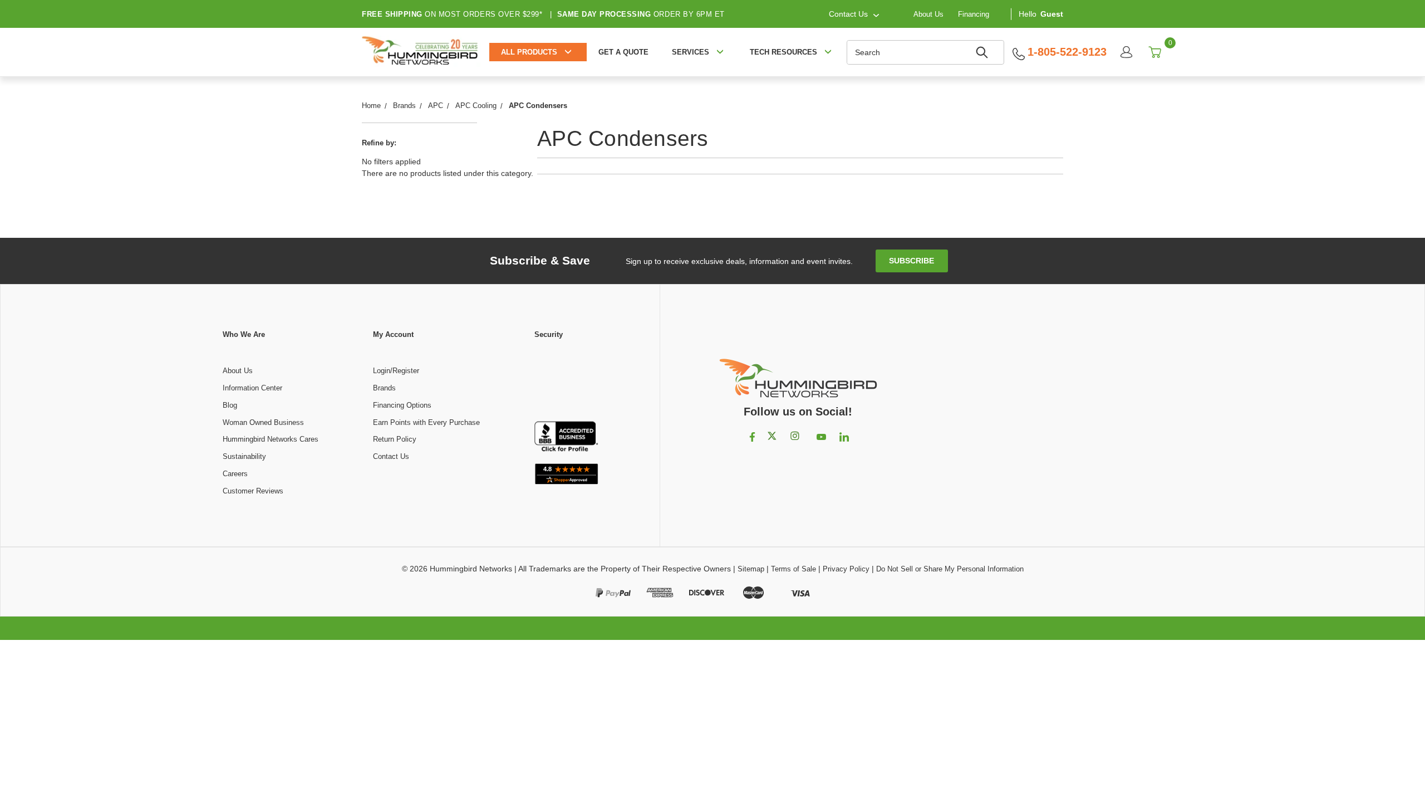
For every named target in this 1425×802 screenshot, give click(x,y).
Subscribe (911, 260)
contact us (848, 13)
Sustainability (244, 456)
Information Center (252, 388)
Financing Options (402, 405)
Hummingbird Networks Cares (270, 439)
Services (690, 52)
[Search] (984, 52)
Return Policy (394, 439)
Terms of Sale (793, 569)
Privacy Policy (846, 569)
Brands (384, 388)
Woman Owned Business (263, 422)
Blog (230, 405)
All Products (529, 52)
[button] (566, 381)
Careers (235, 474)
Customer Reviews (253, 491)
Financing (973, 13)
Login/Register (396, 370)
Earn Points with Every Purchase (426, 422)
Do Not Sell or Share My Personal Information (950, 569)
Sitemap (751, 569)
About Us (928, 13)
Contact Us (391, 456)
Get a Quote (623, 52)
